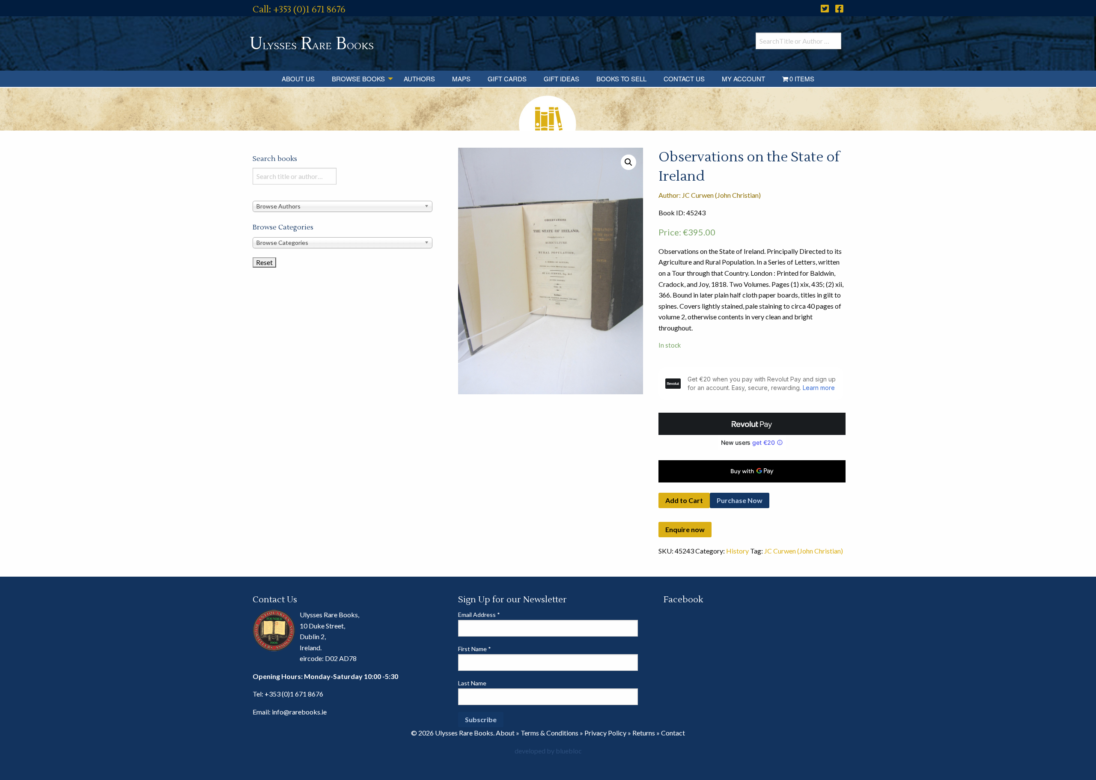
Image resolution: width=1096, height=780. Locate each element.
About (505, 733)
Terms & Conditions (549, 733)
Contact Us (684, 78)
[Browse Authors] (342, 205)
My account (743, 78)
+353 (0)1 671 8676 (294, 694)
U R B (312, 44)
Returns (643, 733)
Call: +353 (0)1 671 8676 (299, 9)
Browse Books (358, 78)
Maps (461, 78)
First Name (474, 648)
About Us (298, 78)
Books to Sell (621, 78)
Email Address (479, 614)
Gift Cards (507, 78)
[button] (628, 162)
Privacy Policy (605, 733)
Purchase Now (739, 500)
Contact (673, 733)
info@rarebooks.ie (299, 712)
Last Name (472, 683)
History (737, 551)
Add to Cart (684, 500)
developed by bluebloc (548, 751)
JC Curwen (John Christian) (803, 551)
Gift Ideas (561, 78)
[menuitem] (298, 79)
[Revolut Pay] (752, 424)
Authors (419, 78)
